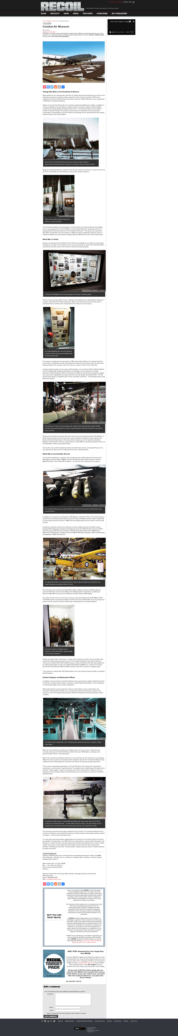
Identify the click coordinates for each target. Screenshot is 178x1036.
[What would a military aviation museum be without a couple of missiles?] (58, 196)
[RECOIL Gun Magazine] (62, 10)
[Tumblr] (51, 1021)
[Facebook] (42, 1021)
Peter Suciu (46, 30)
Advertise (109, 1021)
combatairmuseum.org (53, 879)
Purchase (126, 1021)
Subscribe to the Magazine (115, 2)
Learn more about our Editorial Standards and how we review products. (86, 941)
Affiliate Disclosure (69, 1021)
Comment (50, 994)
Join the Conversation (49, 32)
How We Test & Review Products (85, 1021)
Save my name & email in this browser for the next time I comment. (66, 1013)
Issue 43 (55, 21)
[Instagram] (45, 1021)
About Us (60, 1021)
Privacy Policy (117, 1021)
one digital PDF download (85, 963)
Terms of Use (134, 1021)
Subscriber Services (100, 1021)
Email (52, 1010)
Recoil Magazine (93, 1027)
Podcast (126, 2)
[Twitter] (54, 1021)
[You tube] (48, 1021)
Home (44, 21)
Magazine (49, 21)
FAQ (130, 2)
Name (51, 1007)
